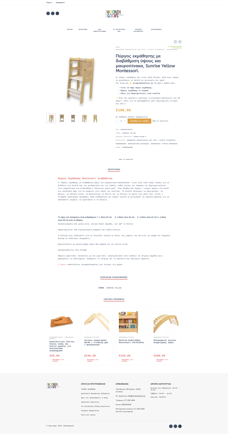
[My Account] (173, 13)
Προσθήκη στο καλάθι (139, 121)
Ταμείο (49, 3)
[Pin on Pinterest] (176, 159)
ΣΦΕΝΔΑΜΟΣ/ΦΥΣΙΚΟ (91, 337)
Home (118, 47)
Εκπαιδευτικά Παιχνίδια (138, 144)
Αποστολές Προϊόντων (90, 402)
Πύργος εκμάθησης (170, 144)
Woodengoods (127, 147)
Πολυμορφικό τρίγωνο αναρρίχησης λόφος (165, 341)
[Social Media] (57, 13)
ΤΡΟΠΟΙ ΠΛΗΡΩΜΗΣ (88, 389)
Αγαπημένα (60, 3)
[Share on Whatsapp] (180, 159)
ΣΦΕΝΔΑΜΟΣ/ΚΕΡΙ (56, 337)
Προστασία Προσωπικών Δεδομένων (95, 393)
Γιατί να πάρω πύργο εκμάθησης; (137, 88)
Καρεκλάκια (155, 144)
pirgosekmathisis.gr (143, 83)
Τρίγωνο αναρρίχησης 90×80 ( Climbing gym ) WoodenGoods (96, 342)
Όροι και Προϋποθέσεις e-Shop (94, 398)
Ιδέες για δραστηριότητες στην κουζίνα (140, 94)
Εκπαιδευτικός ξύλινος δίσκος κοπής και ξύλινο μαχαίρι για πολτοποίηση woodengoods (62, 346)
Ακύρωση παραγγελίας (90, 411)
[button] (167, 13)
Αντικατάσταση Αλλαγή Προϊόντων (95, 406)
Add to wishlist (160, 121)
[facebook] (48, 13)
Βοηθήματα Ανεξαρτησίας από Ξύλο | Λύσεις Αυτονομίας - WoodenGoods (147, 49)
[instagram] (53, 13)
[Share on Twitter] (173, 159)
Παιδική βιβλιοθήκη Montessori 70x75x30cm (131, 341)
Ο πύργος (62, 265)
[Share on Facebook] (169, 159)
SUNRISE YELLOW (129, 133)
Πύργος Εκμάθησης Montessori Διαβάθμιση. (86, 178)
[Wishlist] (160, 13)
